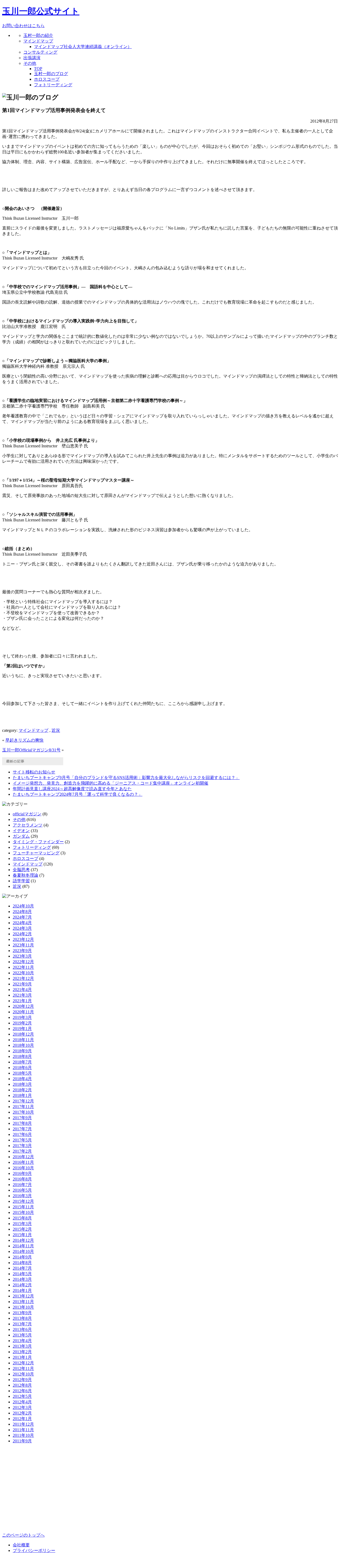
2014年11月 (23, 1246)
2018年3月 (22, 1084)
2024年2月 (22, 934)
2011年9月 (22, 1441)
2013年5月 (22, 1335)
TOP (38, 68)
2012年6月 (22, 1390)
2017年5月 (22, 1140)
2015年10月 (23, 1212)
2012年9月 (22, 1379)
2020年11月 (23, 1012)
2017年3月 (22, 1145)
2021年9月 (22, 984)
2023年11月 (23, 945)
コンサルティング (40, 52)
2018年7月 (22, 1062)
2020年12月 (23, 1006)
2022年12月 (23, 961)
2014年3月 (22, 1279)
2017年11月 (23, 1106)
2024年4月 (22, 922)
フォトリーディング (53, 85)
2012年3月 (22, 1407)
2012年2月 (22, 1413)
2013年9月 (22, 1312)
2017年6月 (22, 1134)
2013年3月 (22, 1346)
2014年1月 (22, 1290)
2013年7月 (22, 1324)
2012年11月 (23, 1368)
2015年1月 (22, 1234)
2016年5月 (22, 1190)
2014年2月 (22, 1285)
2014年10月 (23, 1251)
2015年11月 (23, 1207)
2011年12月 (23, 1424)
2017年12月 (23, 1101)
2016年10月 (23, 1168)
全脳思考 (21, 869)
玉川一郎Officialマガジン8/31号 (31, 750)
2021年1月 (22, 1000)
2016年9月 (22, 1173)
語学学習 (21, 881)
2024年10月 (23, 906)
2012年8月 (22, 1385)
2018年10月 (23, 1045)
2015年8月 (22, 1218)
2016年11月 (23, 1162)
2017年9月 (22, 1117)
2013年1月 (22, 1357)
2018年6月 (22, 1067)
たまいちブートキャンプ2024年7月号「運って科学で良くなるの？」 (77, 794)
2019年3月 (22, 1017)
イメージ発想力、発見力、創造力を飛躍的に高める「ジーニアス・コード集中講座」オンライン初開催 (110, 783)
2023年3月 (22, 956)
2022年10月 (23, 973)
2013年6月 (22, 1329)
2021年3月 (22, 995)
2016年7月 (22, 1184)
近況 (56, 730)
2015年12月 (23, 1201)
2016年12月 (23, 1156)
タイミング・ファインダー (38, 842)
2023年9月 (22, 950)
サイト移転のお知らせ (34, 772)
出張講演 (31, 57)
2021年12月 (23, 978)
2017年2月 (22, 1151)
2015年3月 (22, 1223)
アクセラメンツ (27, 825)
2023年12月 (23, 939)
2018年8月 (22, 1056)
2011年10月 (23, 1435)
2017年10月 (23, 1112)
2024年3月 (22, 928)
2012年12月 (23, 1363)
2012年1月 (22, 1418)
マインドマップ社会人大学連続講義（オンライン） (83, 46)
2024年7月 (22, 917)
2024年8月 (22, 911)
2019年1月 (22, 1028)
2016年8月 (22, 1179)
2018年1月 (22, 1095)
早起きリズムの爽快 (24, 740)
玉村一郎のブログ (51, 73)
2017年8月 (22, 1123)
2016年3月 (22, 1195)
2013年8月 (22, 1318)
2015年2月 (22, 1229)
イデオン (21, 830)
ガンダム (21, 836)
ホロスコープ (47, 79)
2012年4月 (22, 1402)
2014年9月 (22, 1257)
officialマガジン (27, 814)
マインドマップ (38, 41)
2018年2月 (22, 1090)
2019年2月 (22, 1023)
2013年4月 (22, 1340)
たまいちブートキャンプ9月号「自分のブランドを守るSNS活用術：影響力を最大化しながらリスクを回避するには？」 (126, 777)
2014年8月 (22, 1262)
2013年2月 (22, 1351)
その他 (29, 63)
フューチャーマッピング (36, 853)
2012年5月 (22, 1396)
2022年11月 (23, 967)
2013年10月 (23, 1307)
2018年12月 (23, 1034)
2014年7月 (22, 1268)
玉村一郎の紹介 (38, 35)
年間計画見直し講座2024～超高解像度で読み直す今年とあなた (72, 788)
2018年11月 (23, 1039)
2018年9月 (22, 1051)
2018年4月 (22, 1078)
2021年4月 (22, 989)
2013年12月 (23, 1296)
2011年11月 (23, 1429)
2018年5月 (22, 1073)
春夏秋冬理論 (25, 875)
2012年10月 (23, 1374)
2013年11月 (23, 1301)
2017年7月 (22, 1129)
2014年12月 (23, 1240)
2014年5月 (22, 1273)
